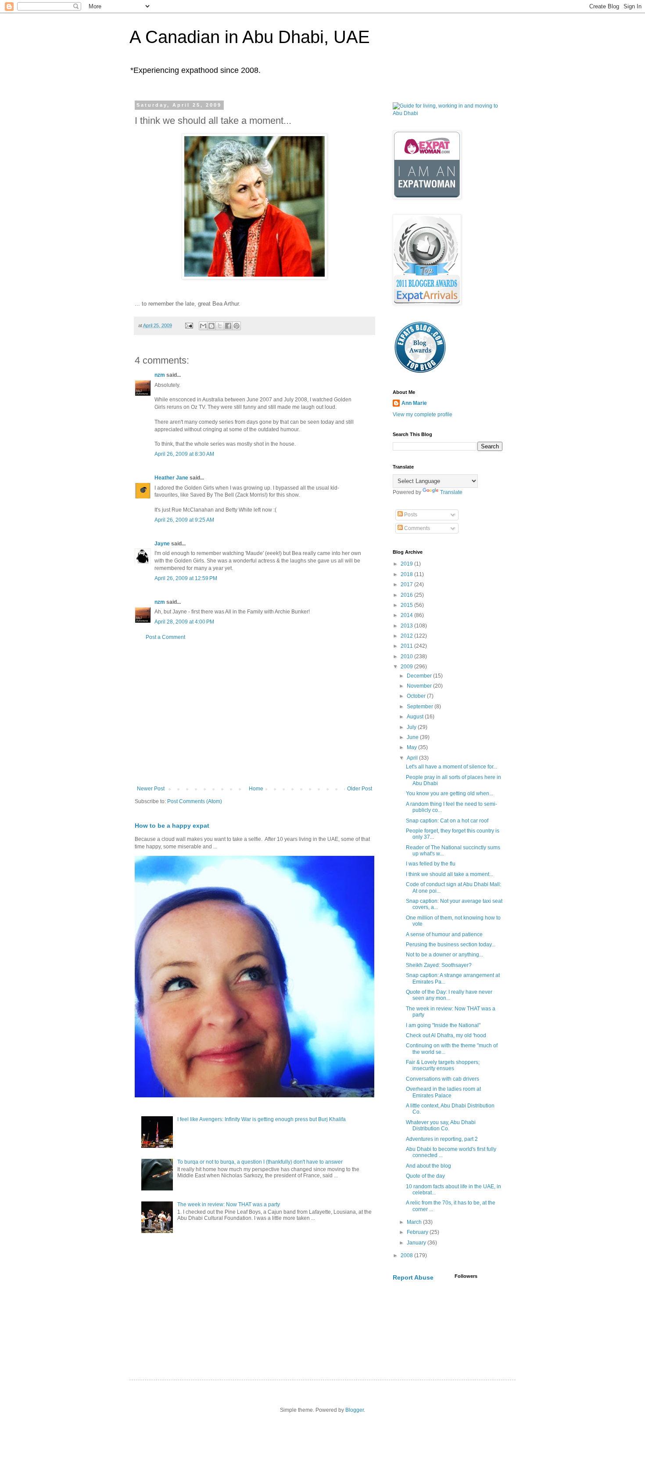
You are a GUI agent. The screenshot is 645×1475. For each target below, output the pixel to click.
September (420, 706)
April (413, 758)
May (412, 747)
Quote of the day (425, 1176)
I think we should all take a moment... (449, 874)
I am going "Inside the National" (443, 1025)
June (413, 737)
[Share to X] (219, 325)
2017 (407, 584)
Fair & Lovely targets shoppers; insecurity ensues (443, 1065)
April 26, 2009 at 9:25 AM (184, 520)
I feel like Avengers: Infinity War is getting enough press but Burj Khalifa (261, 1119)
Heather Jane (171, 478)
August (416, 717)
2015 (407, 605)
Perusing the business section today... (450, 944)
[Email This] (203, 325)
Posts (410, 515)
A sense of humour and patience (444, 934)
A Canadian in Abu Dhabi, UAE (249, 37)
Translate (451, 492)
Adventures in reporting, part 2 (442, 1139)
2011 (407, 646)
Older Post (359, 789)
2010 (407, 656)
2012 (407, 636)
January (417, 1243)
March (415, 1222)
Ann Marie (414, 403)
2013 (407, 626)
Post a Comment (165, 637)
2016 (407, 595)
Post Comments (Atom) (194, 801)
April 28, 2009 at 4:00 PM (184, 622)
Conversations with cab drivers (442, 1079)
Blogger (354, 1410)
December (420, 676)
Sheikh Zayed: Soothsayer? (439, 965)
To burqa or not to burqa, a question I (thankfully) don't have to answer (260, 1162)
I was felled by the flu (430, 864)
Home (256, 789)
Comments (416, 528)
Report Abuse (413, 1277)
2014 (407, 615)
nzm (159, 375)
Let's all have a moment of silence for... (451, 767)
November (420, 686)
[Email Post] (188, 325)
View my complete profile (422, 414)
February (418, 1232)
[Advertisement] (254, 713)
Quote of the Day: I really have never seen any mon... (449, 995)
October (417, 696)
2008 (407, 1255)
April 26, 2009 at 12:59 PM (185, 578)
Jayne (162, 544)
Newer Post (151, 789)
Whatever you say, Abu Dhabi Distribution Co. (441, 1125)
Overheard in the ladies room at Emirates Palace (443, 1092)
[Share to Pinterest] (236, 325)
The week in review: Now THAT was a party (228, 1204)
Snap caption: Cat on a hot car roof (447, 821)
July (412, 727)
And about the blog (428, 1166)
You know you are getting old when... (449, 793)
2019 (407, 564)
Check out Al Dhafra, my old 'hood (446, 1035)
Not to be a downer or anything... (444, 955)
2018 (407, 574)
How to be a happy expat (172, 825)
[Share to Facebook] (228, 325)
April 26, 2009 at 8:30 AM (184, 454)
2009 (407, 667)
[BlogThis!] (211, 325)
